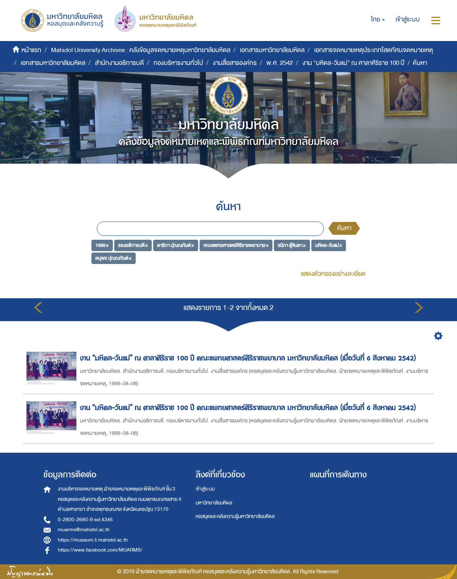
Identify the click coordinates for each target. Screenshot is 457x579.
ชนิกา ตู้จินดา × (292, 245)
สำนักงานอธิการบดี (119, 62)
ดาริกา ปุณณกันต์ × (175, 245)
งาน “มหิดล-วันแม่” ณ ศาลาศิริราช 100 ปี (353, 62)
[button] (378, 19)
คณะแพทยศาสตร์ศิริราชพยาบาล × (236, 245)
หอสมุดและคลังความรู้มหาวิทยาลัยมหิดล (235, 516)
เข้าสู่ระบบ (205, 488)
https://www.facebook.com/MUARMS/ (100, 549)
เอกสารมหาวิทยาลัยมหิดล (272, 50)
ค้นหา (344, 228)
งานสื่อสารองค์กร (235, 62)
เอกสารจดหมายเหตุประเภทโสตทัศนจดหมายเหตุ (373, 50)
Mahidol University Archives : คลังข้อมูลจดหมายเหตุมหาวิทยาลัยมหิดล (140, 50)
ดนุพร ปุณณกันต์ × (113, 258)
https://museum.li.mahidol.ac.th (93, 539)
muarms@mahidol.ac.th (84, 529)
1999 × (102, 245)
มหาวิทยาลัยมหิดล (214, 502)
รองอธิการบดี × (133, 245)
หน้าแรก (31, 50)
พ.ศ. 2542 (279, 62)
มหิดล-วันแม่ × (328, 245)
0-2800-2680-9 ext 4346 (85, 519)
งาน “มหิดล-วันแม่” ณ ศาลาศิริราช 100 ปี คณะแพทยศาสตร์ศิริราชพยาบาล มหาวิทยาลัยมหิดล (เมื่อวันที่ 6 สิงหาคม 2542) (248, 358)
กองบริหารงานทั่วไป (178, 62)
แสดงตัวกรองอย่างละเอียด (333, 273)
